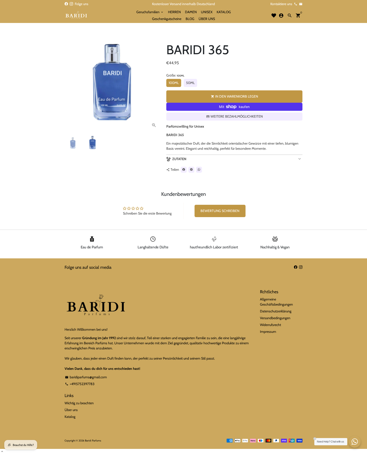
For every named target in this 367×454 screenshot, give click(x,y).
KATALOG (224, 12)
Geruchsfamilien (150, 12)
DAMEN (191, 12)
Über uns (71, 410)
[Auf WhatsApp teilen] (199, 170)
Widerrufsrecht (270, 325)
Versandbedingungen (275, 318)
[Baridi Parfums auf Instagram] (71, 4)
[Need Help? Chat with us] (355, 442)
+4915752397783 (80, 384)
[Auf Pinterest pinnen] (191, 170)
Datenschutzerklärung (275, 311)
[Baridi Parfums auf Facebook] (66, 4)
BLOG (190, 19)
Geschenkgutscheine (166, 19)
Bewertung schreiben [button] (219, 211)
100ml (174, 83)
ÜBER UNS (207, 19)
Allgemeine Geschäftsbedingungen (276, 301)
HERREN (174, 12)
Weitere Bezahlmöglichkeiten (236, 116)
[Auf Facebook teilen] (184, 170)
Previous (70, 84)
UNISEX (206, 12)
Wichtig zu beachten (79, 403)
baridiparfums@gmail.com (86, 377)
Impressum (268, 332)
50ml (190, 83)
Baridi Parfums (93, 440)
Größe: (175, 75)
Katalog (70, 417)
